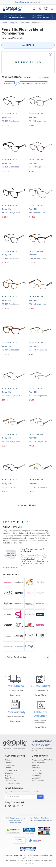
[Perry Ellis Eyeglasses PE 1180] (14, 467)
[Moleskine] (8, 646)
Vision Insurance (38, 762)
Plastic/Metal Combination (31, 22)
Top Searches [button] (28, 863)
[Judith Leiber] (19, 646)
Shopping (9, 773)
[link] (29, 830)
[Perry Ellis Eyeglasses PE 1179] (40, 421)
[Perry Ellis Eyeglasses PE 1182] (40, 467)
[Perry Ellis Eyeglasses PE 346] (40, 284)
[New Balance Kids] (29, 582)
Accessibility (36, 778)
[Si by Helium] (19, 614)
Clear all (27, 77)
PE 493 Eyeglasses (10, 121)
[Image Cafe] (19, 604)
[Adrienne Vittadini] (19, 582)
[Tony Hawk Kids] (40, 614)
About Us (35, 765)
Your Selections (11, 77)
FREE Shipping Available (15, 818)
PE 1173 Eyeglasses (38, 396)
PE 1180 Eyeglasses (11, 487)
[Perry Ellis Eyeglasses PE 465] (40, 238)
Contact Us (36, 767)
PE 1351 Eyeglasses (11, 213)
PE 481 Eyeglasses (10, 167)
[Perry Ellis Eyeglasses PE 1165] (14, 375)
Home (5, 22)
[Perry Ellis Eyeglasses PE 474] (40, 101)
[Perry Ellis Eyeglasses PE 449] (14, 238)
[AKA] (8, 604)
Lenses (8, 767)
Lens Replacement (12, 783)
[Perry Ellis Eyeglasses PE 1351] (14, 192)
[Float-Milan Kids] (29, 646)
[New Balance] (29, 625)
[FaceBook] (6, 806)
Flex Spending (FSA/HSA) (42, 760)
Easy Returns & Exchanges (40, 818)
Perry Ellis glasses (36, 540)
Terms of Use (37, 773)
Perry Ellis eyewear (18, 540)
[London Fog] (8, 636)
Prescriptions (10, 765)
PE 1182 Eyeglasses (38, 487)
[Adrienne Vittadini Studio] (40, 593)
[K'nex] (8, 625)
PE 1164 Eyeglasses (38, 350)
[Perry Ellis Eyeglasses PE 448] (40, 192)
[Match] (19, 636)
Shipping (8, 760)
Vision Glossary (38, 780)
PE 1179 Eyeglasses (38, 441)
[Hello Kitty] (8, 582)
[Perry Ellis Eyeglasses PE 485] (40, 146)
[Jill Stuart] (29, 593)
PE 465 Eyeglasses (37, 258)
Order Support (10, 778)
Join (40, 797)
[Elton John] (19, 625)
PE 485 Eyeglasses (37, 167)
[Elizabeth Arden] (40, 604)
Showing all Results (28, 505)
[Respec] (8, 614)
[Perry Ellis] (50, 55)
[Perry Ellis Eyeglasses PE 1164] (40, 330)
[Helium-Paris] (40, 636)
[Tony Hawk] (19, 593)
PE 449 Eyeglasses (10, 258)
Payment (8, 775)
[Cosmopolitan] (40, 625)
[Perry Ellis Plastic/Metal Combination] (15, 744)
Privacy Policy (37, 770)
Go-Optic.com (16, 856)
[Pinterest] (14, 806)
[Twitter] (9, 806)
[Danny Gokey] (40, 582)
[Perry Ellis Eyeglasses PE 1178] (14, 421)
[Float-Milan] (29, 636)
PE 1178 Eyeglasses (11, 441)
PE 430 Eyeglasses (10, 304)
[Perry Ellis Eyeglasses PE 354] (14, 329)
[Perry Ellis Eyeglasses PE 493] (14, 101)
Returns (8, 762)
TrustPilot (19, 840)
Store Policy (36, 775)
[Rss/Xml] (22, 806)
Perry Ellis (14, 22)
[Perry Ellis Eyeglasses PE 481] (14, 146)
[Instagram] (18, 806)
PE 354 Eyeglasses (10, 350)
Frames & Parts (11, 770)
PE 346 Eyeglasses (37, 304)
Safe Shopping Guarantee (41, 820)
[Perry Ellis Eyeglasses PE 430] (14, 284)
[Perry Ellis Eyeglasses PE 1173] (40, 375)
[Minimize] (29, 604)
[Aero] (8, 593)
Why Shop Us (10, 780)
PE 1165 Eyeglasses (11, 396)
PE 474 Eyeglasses (37, 121)
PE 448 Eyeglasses (37, 213)
